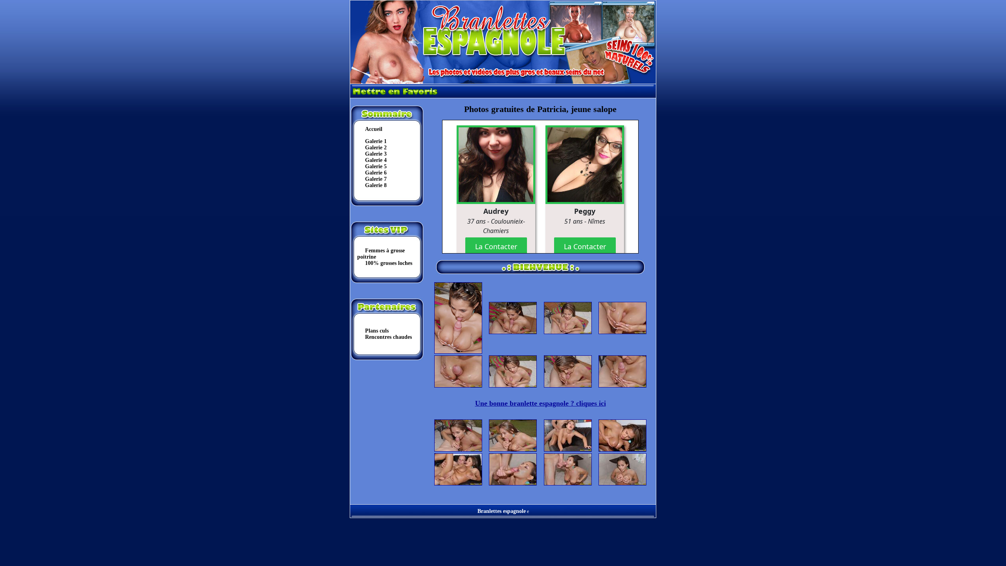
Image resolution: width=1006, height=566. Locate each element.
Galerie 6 (376, 173)
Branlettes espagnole (501, 511)
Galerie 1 (376, 141)
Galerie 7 (376, 179)
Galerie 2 (376, 148)
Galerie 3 (376, 154)
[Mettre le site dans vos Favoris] (396, 96)
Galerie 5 (376, 166)
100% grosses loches (388, 263)
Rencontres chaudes (388, 337)
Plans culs (377, 331)
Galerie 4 (376, 160)
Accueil (373, 129)
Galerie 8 (376, 185)
